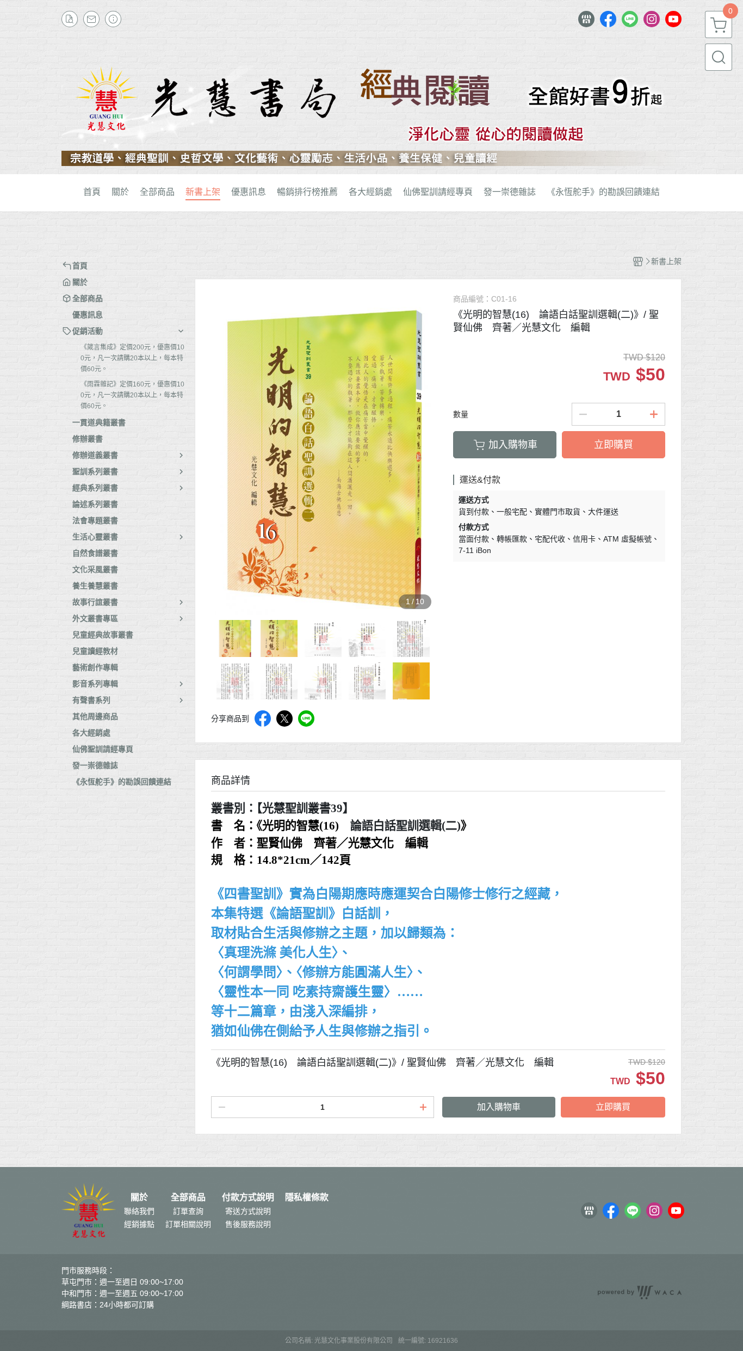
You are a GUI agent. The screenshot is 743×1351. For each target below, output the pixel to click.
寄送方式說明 (248, 1211)
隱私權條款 (307, 1197)
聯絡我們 (139, 1211)
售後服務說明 (248, 1224)
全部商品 (188, 1197)
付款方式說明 (248, 1197)
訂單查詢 (188, 1211)
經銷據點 (139, 1224)
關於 (139, 1197)
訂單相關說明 (188, 1224)
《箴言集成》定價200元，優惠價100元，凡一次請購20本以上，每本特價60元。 (132, 358)
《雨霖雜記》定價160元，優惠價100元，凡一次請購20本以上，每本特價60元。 (132, 395)
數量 (460, 414)
